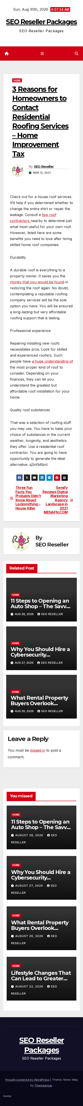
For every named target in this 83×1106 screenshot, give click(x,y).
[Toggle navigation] (42, 53)
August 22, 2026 (29, 986)
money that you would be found (37, 282)
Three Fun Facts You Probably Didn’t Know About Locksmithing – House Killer (28, 498)
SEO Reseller (44, 167)
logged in (37, 750)
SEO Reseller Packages (41, 22)
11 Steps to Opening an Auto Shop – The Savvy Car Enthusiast (40, 606)
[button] (76, 53)
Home (17, 80)
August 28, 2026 (29, 835)
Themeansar (43, 1085)
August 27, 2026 (29, 885)
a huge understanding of (52, 361)
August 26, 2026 (29, 936)
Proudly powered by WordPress (27, 1079)
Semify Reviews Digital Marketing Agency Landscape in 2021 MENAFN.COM (55, 500)
